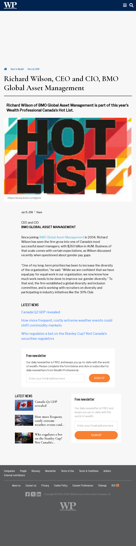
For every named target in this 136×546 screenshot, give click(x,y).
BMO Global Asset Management (61, 237)
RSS (113, 485)
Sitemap (102, 485)
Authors (107, 471)
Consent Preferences (82, 485)
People (23, 471)
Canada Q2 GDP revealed (40, 312)
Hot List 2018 (33, 68)
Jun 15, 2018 (27, 212)
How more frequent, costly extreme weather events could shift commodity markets (49, 421)
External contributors (14, 475)
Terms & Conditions (89, 471)
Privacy (45, 485)
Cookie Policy (61, 485)
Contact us (31, 485)
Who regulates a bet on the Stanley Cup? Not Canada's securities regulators (49, 438)
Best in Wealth (17, 68)
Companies (9, 471)
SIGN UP (99, 378)
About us (16, 485)
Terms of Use (67, 471)
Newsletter (50, 471)
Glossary (36, 471)
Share (39, 212)
